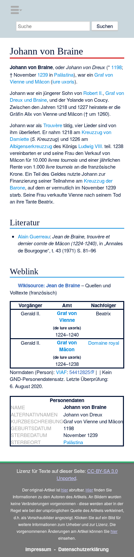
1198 (116, 67)
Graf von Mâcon (67, 346)
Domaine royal (103, 342)
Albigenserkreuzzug (31, 146)
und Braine (35, 99)
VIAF (61, 372)
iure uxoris (63, 81)
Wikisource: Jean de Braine (49, 285)
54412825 (79, 372)
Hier (89, 489)
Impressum (38, 549)
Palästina (64, 74)
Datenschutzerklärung (83, 549)
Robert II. (93, 92)
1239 (42, 74)
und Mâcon (37, 81)
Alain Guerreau (34, 236)
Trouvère (52, 125)
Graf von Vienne (67, 316)
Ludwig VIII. (90, 146)
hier (64, 489)
